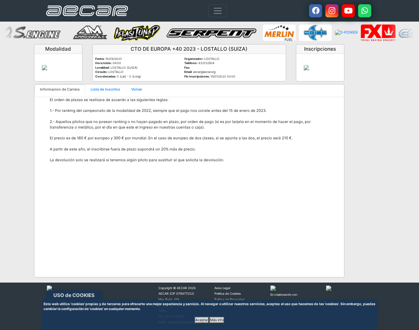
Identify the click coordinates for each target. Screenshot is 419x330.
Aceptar (201, 320)
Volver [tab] (136, 89)
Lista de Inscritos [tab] (105, 89)
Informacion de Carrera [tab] (60, 89)
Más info (217, 320)
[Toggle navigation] (218, 10)
